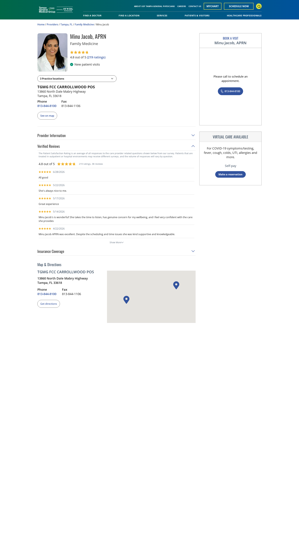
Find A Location (129, 15)
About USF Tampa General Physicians (154, 6)
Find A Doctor (92, 15)
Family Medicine (84, 24)
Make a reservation (230, 174)
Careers (181, 6)
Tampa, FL (66, 24)
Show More (115, 242)
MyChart (212, 6)
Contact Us (195, 6)
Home (41, 24)
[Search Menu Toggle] (259, 6)
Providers (52, 24)
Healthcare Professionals (244, 15)
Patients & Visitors (197, 15)
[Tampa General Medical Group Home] (55, 11)
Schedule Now (239, 6)
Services (162, 15)
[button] (76, 78)
